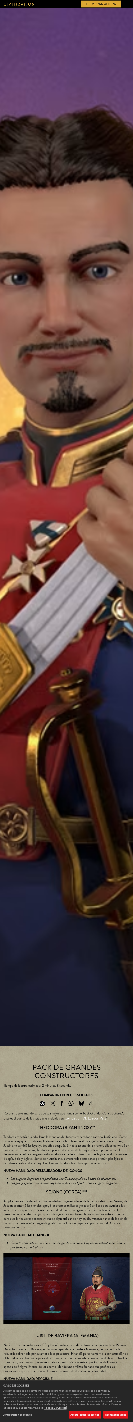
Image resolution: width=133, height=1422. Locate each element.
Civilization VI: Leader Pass (85, 1118)
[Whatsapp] (71, 1103)
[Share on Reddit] (42, 1103)
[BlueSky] (81, 1103)
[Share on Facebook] (62, 1103)
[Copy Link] (91, 1103)
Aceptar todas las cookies (84, 1414)
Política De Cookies (55, 1407)
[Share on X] (52, 1103)
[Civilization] (19, 4)
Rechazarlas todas (115, 1414)
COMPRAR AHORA (101, 4)
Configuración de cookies (17, 1414)
